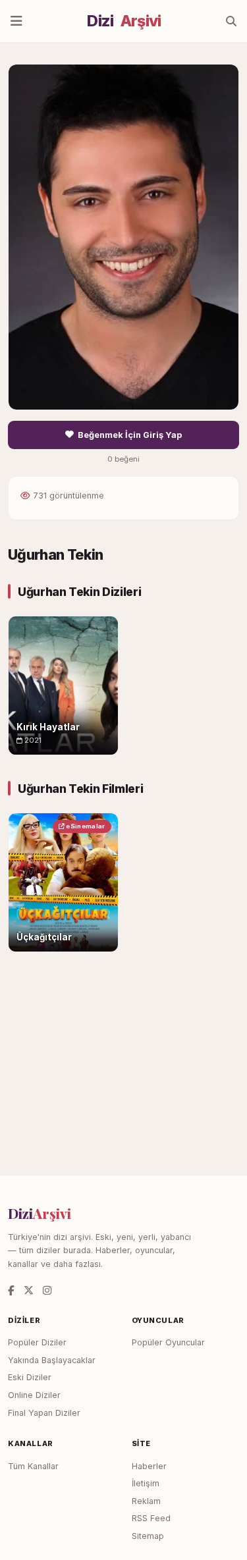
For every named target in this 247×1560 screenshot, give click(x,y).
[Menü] (16, 21)
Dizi (124, 21)
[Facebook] (11, 1290)
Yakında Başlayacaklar (52, 1360)
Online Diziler (34, 1395)
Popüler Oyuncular (168, 1342)
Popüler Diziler (37, 1342)
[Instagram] (47, 1290)
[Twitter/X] (29, 1290)
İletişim (145, 1483)
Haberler (149, 1466)
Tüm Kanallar (33, 1466)
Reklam (146, 1501)
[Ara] (231, 21)
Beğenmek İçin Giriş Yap (130, 435)
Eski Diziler (29, 1377)
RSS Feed (151, 1518)
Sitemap (148, 1536)
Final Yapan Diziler (44, 1413)
